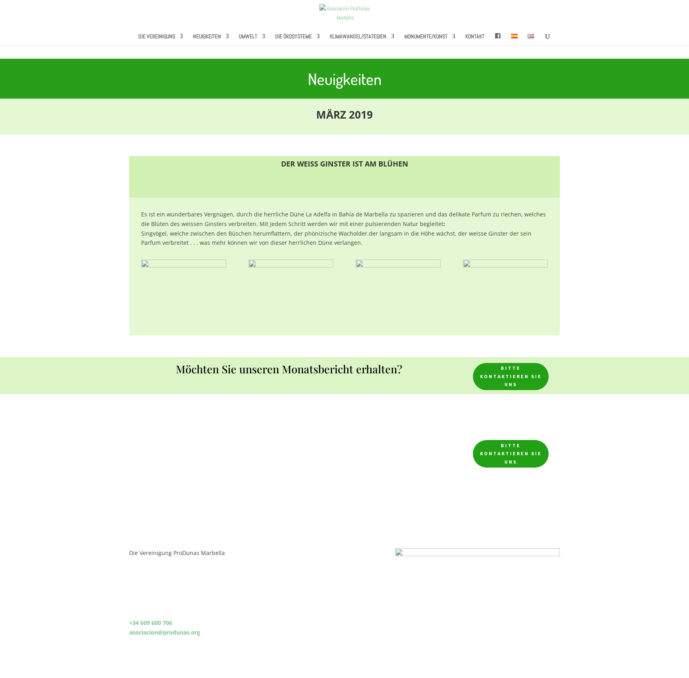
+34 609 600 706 (150, 622)
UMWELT (248, 37)
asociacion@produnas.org (164, 632)
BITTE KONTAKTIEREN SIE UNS (511, 376)
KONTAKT (474, 37)
